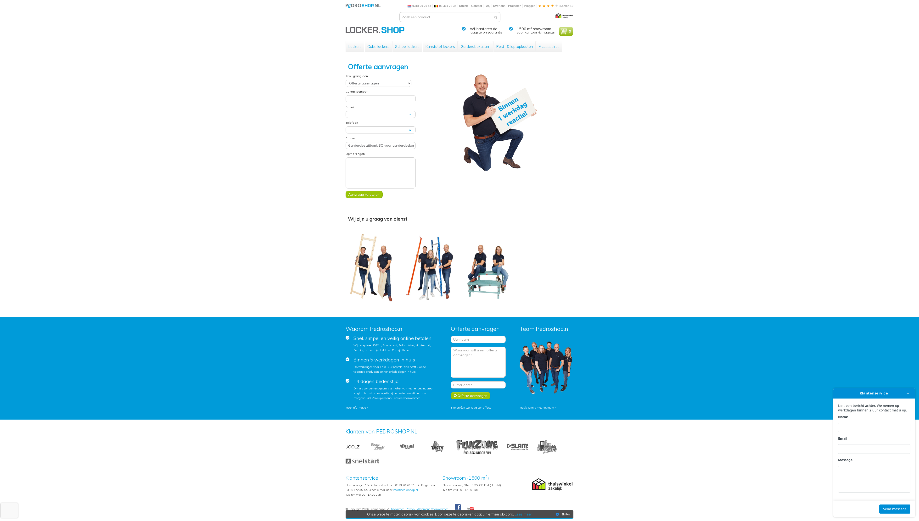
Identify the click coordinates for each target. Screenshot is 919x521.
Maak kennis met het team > (538, 407)
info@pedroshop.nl (405, 490)
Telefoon (352, 122)
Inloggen (529, 6)
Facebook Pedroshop (458, 507)
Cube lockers (378, 46)
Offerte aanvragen (472, 396)
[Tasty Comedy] (437, 446)
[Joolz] (353, 446)
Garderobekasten (475, 46)
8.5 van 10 (566, 6)
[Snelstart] (362, 461)
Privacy (410, 509)
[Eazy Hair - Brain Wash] (378, 446)
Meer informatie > (357, 407)
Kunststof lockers (440, 46)
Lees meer (523, 514)
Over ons (499, 6)
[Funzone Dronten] (477, 446)
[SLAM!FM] (517, 446)
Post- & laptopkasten (514, 46)
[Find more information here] (874, 452)
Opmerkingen (355, 153)
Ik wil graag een (357, 76)
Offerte (464, 6)
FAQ (487, 6)
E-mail (350, 107)
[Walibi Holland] (407, 446)
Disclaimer (397, 509)
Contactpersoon (357, 91)
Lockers (355, 46)
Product (351, 138)
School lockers (407, 46)
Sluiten (565, 514)
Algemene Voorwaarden (432, 509)
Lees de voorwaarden (406, 398)
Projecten (514, 6)
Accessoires (549, 46)
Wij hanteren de (483, 28)
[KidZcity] (547, 446)
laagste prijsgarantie (486, 32)
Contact (476, 6)
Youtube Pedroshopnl (470, 509)
